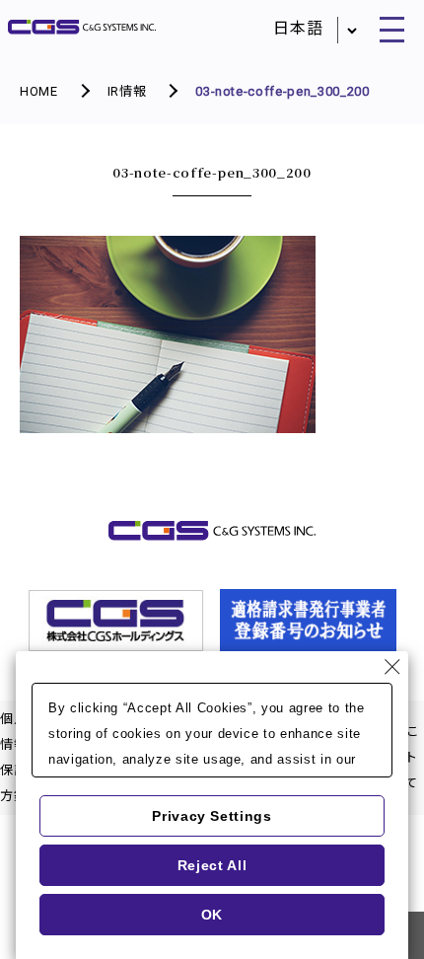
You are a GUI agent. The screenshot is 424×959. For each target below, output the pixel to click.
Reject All (212, 865)
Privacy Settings (211, 816)
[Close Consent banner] (392, 667)
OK (212, 914)
